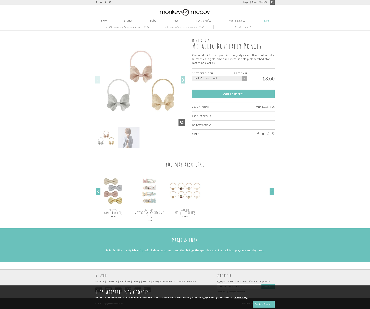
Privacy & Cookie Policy (164, 281)
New (104, 20)
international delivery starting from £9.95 (184, 27)
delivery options (233, 125)
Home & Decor (238, 20)
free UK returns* (243, 27)
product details (233, 116)
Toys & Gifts (203, 20)
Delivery (136, 281)
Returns (146, 281)
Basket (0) (258, 2)
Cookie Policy (241, 297)
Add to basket (233, 94)
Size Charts (125, 281)
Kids (176, 20)
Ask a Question (200, 107)
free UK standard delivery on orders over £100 (127, 27)
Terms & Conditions (186, 281)
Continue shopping (263, 304)
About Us (99, 281)
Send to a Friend (265, 107)
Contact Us (112, 281)
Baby (153, 20)
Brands (128, 20)
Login (245, 2)
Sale (266, 20)
